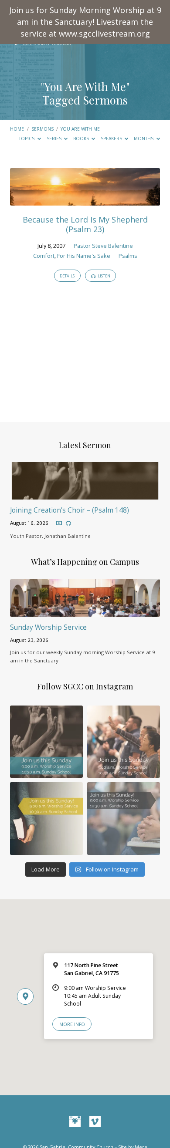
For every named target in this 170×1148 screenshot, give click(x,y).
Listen (103, 276)
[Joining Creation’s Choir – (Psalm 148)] (85, 494)
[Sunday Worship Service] (85, 611)
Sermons (42, 129)
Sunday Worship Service (48, 627)
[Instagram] (75, 1122)
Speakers (112, 138)
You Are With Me (80, 129)
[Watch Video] (59, 523)
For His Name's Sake (83, 256)
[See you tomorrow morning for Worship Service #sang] (123, 818)
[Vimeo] (95, 1122)
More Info (72, 1024)
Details (67, 276)
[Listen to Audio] (68, 523)
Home (17, 129)
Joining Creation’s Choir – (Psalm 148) (69, 510)
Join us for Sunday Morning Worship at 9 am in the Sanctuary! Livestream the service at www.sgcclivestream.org (85, 22)
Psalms (128, 256)
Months (144, 138)
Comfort (43, 256)
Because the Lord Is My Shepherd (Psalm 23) (85, 224)
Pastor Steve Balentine (103, 246)
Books (81, 138)
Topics (27, 138)
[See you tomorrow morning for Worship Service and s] (46, 818)
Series (55, 138)
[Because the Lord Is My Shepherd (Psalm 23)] (85, 200)
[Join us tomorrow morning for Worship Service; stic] (46, 742)
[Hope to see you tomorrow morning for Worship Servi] (123, 742)
